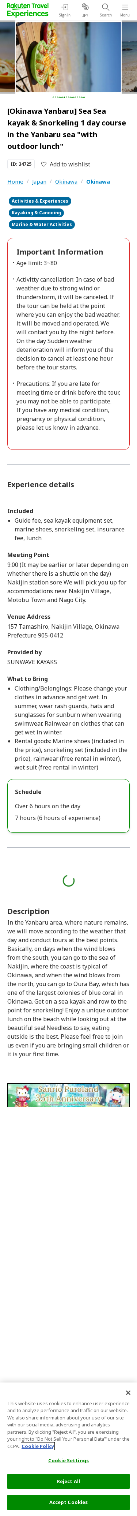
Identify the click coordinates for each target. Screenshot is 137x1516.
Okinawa (66, 181)
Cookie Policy (38, 1446)
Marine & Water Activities (42, 224)
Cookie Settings (68, 1460)
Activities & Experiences (40, 201)
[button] (53, 97)
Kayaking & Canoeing (36, 213)
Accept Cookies (68, 1502)
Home (15, 181)
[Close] (128, 1393)
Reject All (68, 1481)
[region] (68, 1449)
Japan (39, 181)
